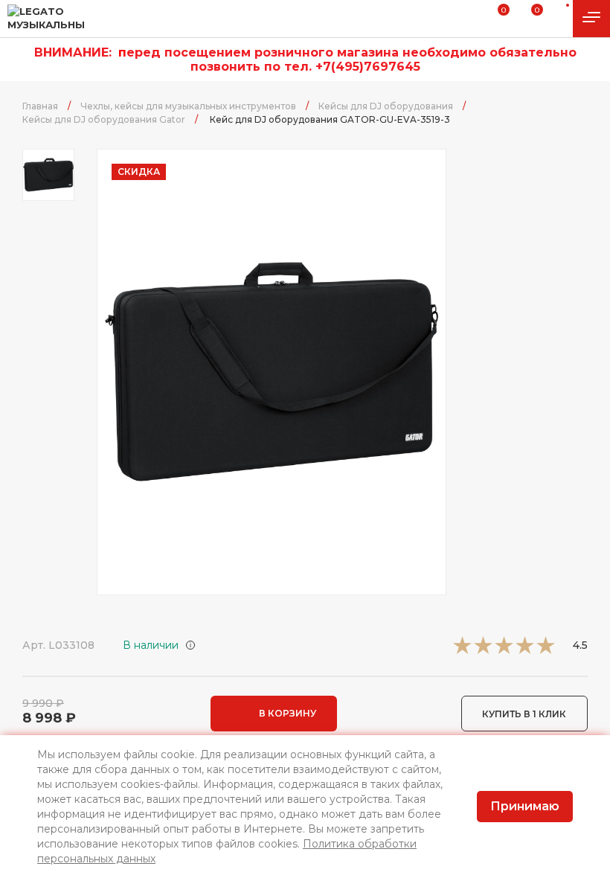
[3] (504, 650)
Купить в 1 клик (524, 714)
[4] (525, 650)
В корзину (287, 713)
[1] (462, 650)
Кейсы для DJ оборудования (385, 106)
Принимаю (524, 806)
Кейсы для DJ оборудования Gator (103, 119)
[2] (483, 650)
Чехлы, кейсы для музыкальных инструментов (188, 106)
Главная (40, 106)
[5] (545, 650)
